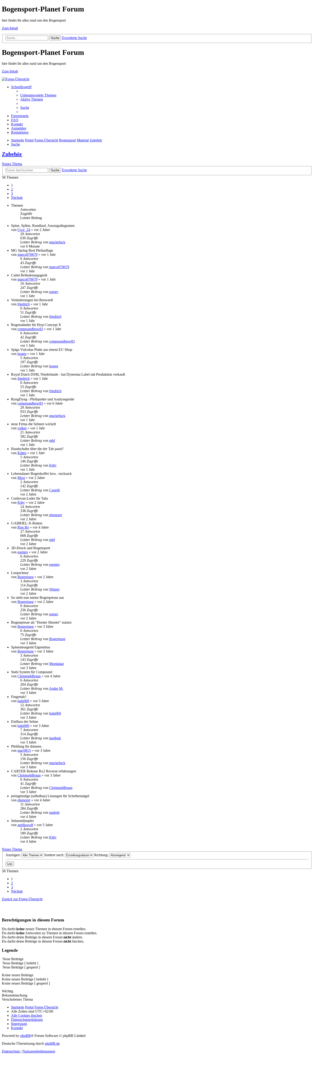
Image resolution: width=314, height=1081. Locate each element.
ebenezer (55, 515)
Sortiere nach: (54, 855)
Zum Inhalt (10, 28)
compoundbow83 (30, 329)
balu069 (23, 701)
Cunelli (54, 490)
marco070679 (27, 254)
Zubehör (12, 154)
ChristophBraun (29, 676)
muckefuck (57, 242)
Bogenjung (25, 577)
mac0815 (24, 750)
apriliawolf (25, 825)
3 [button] (12, 193)
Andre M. (56, 688)
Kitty (53, 465)
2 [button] (12, 189)
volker (22, 428)
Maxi (21, 478)
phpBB (25, 1036)
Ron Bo (23, 527)
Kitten (21, 453)
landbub (55, 738)
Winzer (54, 589)
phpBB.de (52, 1043)
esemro (22, 552)
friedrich (23, 304)
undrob (54, 812)
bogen (21, 354)
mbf (52, 440)
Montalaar (56, 664)
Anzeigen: (13, 855)
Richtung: (101, 855)
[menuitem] (38, 95)
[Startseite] (15, 79)
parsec (53, 292)
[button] (17, 198)
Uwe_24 (23, 230)
